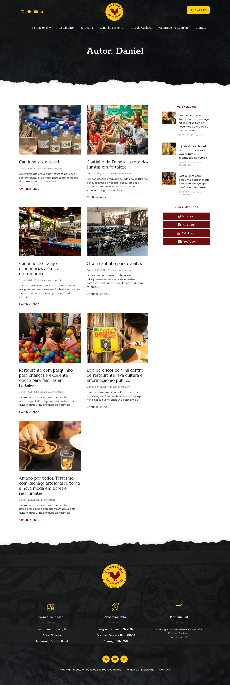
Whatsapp (188, 233)
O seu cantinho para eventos (114, 263)
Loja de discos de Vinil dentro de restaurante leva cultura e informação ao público (115, 375)
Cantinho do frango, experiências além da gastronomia (39, 268)
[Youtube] (35, 11)
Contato (201, 27)
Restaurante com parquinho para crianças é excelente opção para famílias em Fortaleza (46, 378)
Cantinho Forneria (111, 27)
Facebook (188, 225)
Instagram (188, 216)
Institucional (40, 27)
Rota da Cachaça (141, 27)
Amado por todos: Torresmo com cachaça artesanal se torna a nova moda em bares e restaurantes (49, 486)
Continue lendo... (30, 188)
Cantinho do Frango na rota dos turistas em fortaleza (117, 164)
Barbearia (86, 27)
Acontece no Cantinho (174, 27)
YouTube (189, 241)
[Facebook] (29, 11)
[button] (198, 10)
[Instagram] (22, 11)
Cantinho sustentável (39, 162)
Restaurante (66, 27)
